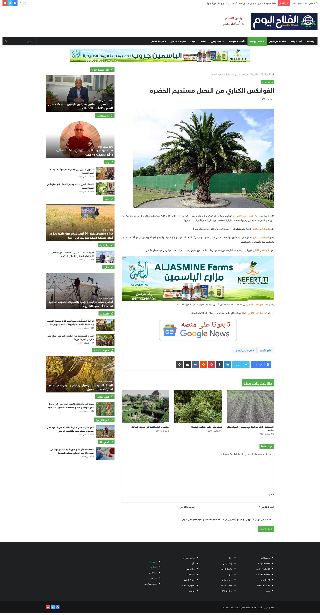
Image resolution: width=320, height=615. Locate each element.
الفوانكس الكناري (243, 350)
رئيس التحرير (265, 558)
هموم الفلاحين (178, 41)
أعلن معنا (153, 561)
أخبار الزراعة (296, 41)
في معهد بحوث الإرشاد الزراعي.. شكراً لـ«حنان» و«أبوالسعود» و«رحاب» (84, 152)
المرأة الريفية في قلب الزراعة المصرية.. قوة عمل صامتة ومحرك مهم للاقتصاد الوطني (70, 429)
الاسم (271, 494)
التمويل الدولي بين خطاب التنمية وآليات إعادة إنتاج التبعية (249, 3)
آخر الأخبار (265, 350)
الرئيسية (311, 41)
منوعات (191, 591)
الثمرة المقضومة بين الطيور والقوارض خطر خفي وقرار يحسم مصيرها (70, 337)
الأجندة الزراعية (257, 41)
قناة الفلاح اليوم (277, 41)
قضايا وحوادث (188, 558)
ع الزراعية (190, 569)
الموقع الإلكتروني (187, 506)
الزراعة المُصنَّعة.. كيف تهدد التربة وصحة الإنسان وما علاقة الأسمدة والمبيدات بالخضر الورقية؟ (70, 322)
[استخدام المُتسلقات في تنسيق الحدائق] (145, 406)
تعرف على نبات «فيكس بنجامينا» (206, 426)
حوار (230, 558)
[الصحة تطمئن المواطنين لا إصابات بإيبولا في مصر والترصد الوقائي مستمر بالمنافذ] (105, 453)
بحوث (193, 41)
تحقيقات (190, 574)
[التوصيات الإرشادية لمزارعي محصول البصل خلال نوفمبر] (250, 406)
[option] (80, 93)
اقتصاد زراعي (217, 41)
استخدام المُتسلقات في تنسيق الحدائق (150, 426)
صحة (268, 591)
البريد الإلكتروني (266, 506)
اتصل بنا (153, 567)
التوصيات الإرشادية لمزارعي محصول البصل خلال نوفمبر (250, 428)
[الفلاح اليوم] (267, 21)
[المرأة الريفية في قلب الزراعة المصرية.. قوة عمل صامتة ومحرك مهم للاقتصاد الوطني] (105, 431)
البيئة (203, 41)
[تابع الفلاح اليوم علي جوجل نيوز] (198, 330)
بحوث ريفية (227, 580)
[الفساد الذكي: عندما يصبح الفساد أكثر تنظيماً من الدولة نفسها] (105, 188)
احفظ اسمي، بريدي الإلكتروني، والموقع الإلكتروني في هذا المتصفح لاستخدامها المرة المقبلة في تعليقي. (226, 519)
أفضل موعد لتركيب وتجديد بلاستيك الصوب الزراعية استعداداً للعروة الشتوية (81, 303)
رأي (193, 563)
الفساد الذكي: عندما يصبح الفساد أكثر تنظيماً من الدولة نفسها (70, 185)
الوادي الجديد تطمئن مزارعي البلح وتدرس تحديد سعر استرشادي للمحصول (81, 386)
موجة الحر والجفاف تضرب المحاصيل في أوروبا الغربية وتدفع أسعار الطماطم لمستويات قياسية (71, 405)
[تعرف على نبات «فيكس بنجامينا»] (198, 406)
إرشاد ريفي (227, 563)
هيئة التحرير (152, 572)
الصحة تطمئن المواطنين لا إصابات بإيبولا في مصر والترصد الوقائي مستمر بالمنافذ (72, 451)
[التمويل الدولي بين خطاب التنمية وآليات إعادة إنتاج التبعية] (105, 173)
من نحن (153, 578)
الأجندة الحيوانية (237, 41)
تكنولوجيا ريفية (263, 585)
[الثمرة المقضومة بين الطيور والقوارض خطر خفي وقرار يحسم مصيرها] (105, 340)
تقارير (230, 574)
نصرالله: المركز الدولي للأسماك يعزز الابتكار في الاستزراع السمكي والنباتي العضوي (71, 254)
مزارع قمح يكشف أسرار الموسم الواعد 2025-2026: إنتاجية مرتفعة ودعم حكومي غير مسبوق (81, 235)
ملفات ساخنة (226, 585)
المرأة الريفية (189, 580)
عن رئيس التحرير (150, 583)
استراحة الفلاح (159, 41)
